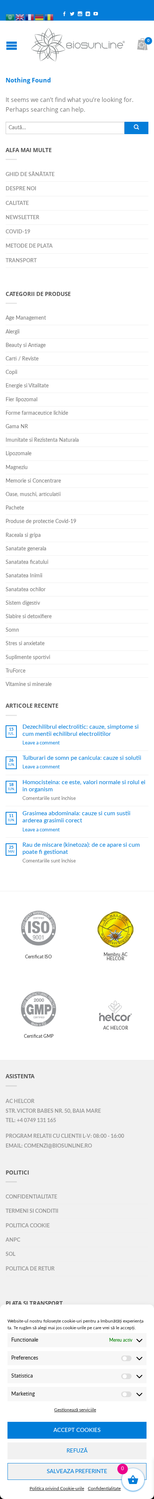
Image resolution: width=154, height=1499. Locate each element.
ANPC (13, 1240)
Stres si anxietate (25, 643)
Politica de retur (30, 1269)
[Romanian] (49, 9)
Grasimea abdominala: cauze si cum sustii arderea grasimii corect (76, 816)
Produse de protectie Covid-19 (41, 521)
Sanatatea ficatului (27, 562)
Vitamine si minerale (29, 684)
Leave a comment (41, 743)
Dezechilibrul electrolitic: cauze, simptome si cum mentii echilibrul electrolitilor (80, 730)
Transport (21, 260)
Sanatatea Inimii (24, 575)
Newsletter (22, 217)
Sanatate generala (26, 548)
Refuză (77, 1451)
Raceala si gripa (23, 535)
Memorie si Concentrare (33, 481)
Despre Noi (21, 188)
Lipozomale (18, 453)
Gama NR (17, 426)
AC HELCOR (20, 1101)
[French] (30, 9)
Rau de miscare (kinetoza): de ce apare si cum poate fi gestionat (81, 848)
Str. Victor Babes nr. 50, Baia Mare (53, 1111)
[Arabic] (10, 9)
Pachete (15, 508)
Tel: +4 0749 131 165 (31, 1120)
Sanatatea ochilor (26, 589)
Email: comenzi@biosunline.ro (49, 1146)
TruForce (15, 671)
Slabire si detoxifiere (29, 616)
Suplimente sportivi (28, 657)
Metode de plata (29, 246)
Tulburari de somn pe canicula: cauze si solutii (81, 758)
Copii (11, 372)
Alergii (12, 332)
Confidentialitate (104, 1488)
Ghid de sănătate (30, 174)
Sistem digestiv (23, 603)
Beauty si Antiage (26, 345)
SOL (10, 1254)
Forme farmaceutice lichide (37, 413)
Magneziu (17, 467)
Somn (12, 630)
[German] (39, 9)
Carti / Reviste (22, 359)
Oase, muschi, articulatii (33, 494)
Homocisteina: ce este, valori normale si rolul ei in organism (83, 785)
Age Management (26, 318)
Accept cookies (77, 1430)
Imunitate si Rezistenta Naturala (42, 440)
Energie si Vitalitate (27, 386)
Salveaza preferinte (77, 1471)
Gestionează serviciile (75, 1410)
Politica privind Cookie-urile (57, 1488)
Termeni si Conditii (32, 1211)
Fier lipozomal (21, 399)
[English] (20, 9)
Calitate (17, 203)
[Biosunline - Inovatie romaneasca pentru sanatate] (78, 42)
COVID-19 (18, 232)
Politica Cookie (28, 1225)
